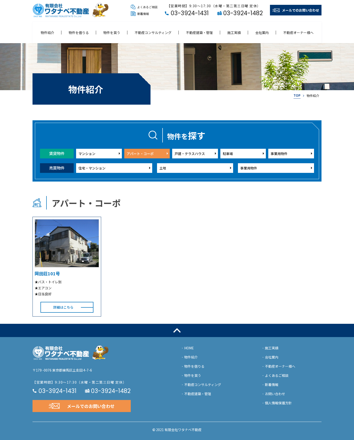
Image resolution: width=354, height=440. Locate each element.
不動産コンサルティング (153, 32)
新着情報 (271, 384)
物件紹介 (47, 32)
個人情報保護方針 (278, 402)
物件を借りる (79, 32)
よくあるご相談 (276, 375)
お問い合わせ (275, 393)
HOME (189, 347)
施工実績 (234, 32)
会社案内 (262, 32)
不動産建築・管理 (199, 32)
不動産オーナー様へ (298, 32)
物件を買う (111, 32)
